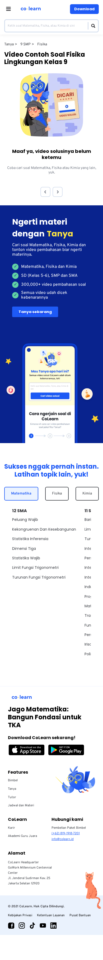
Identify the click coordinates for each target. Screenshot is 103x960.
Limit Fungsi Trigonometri (35, 567)
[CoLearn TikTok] (32, 925)
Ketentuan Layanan (51, 915)
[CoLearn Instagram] (21, 925)
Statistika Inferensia (30, 538)
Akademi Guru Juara (22, 836)
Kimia (87, 493)
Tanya (12, 789)
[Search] (92, 26)
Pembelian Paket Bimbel (69, 828)
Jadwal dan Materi (21, 805)
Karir (11, 828)
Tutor (12, 797)
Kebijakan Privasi (20, 915)
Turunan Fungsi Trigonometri (38, 577)
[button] (45, 192)
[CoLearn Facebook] (11, 925)
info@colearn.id (63, 839)
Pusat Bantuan (80, 915)
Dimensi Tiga (24, 548)
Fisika (57, 493)
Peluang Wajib (25, 519)
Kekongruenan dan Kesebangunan (44, 529)
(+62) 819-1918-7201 (66, 833)
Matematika (21, 493)
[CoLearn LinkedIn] (53, 925)
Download (84, 9)
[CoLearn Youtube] (43, 925)
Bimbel (13, 780)
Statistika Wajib (26, 558)
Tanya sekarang (35, 311)
